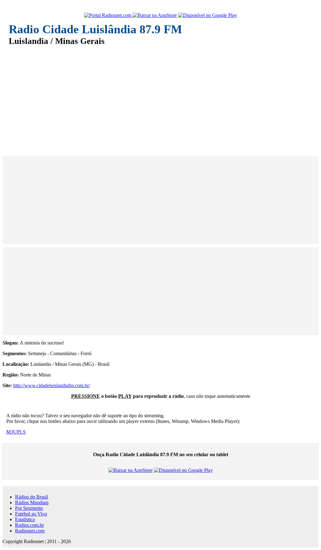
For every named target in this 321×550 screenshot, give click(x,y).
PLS (21, 432)
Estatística (25, 519)
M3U (11, 432)
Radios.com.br (29, 525)
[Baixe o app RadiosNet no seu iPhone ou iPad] (155, 15)
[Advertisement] (160, 97)
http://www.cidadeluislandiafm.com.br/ (51, 385)
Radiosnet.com (30, 530)
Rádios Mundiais (32, 502)
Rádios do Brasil (31, 496)
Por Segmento (29, 508)
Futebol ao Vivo (31, 513)
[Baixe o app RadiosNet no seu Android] (207, 15)
